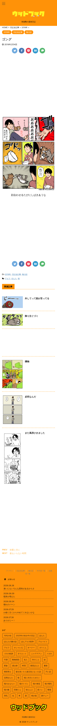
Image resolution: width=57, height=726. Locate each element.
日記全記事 (16, 274)
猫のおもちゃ (9, 684)
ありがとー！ (9, 620)
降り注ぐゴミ (31, 316)
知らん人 (29, 690)
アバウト (9, 571)
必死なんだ (30, 396)
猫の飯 (6, 690)
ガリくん (42, 647)
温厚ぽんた (8, 678)
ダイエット (22, 653)
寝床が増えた (9, 596)
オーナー (31, 647)
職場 (49, 690)
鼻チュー (44, 696)
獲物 (27, 361)
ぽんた (14, 278)
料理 (24, 665)
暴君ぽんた (34, 665)
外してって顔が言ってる (37, 298)
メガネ (49, 653)
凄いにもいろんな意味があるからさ (18, 588)
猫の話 (24, 274)
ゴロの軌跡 (8, 653)
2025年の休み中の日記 (25, 635)
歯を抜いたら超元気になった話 (28, 671)
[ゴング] (35, 50)
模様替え (7, 671)
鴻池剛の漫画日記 (28, 717)
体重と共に (15, 549)
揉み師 (15, 665)
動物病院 (15, 659)
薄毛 (6, 696)
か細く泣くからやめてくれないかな (18, 612)
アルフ (7, 278)
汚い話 (48, 671)
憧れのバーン (9, 604)
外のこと (35, 659)
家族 (6, 665)
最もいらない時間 (18, 553)
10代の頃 (7, 635)
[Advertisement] (28, 86)
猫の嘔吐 (48, 684)
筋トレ (40, 690)
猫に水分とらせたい (32, 678)
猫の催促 (36, 684)
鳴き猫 (34, 696)
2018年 (8, 274)
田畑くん (17, 690)
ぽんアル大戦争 (27, 641)
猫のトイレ (23, 684)
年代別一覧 (41, 571)
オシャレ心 (18, 647)
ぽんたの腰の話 (10, 641)
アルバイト (42, 641)
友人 (26, 659)
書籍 (45, 665)
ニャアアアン (36, 653)
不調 (6, 659)
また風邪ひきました (35, 432)
